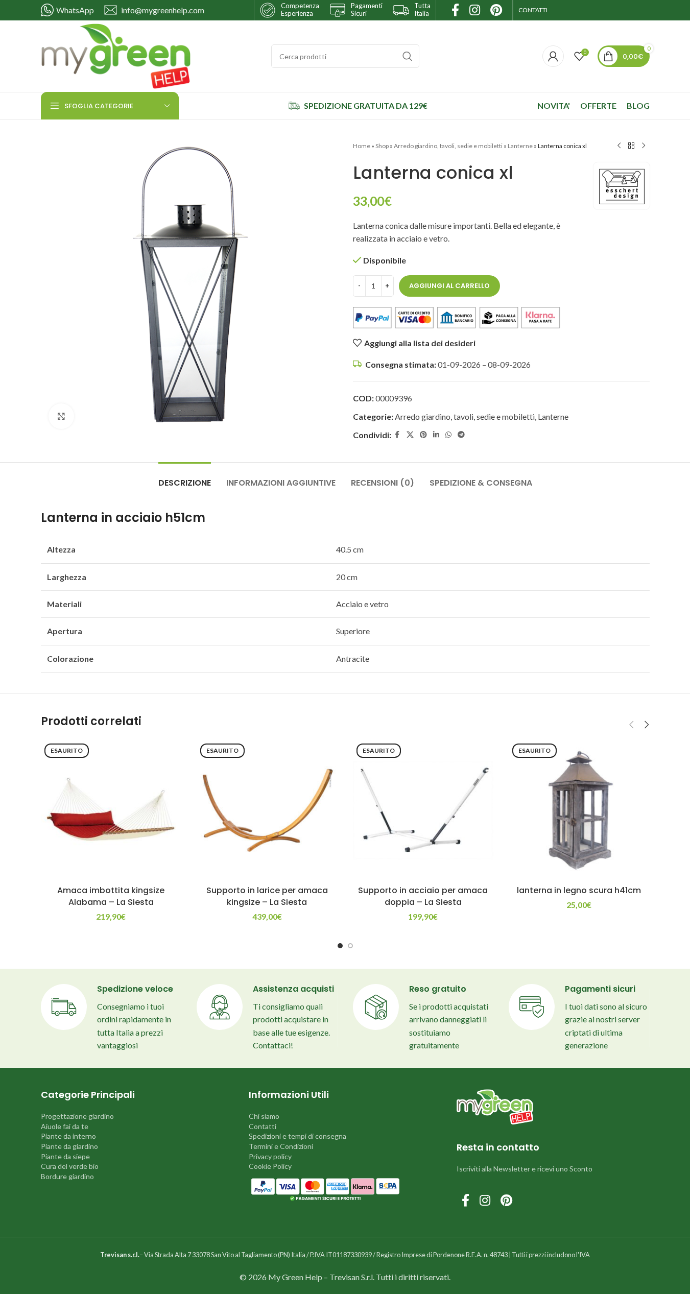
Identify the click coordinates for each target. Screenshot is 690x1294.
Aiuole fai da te (64, 1126)
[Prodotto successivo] (643, 146)
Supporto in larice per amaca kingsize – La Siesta (267, 895)
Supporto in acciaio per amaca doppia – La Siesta (423, 895)
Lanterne (520, 146)
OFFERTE (598, 105)
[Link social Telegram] (461, 435)
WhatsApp (75, 10)
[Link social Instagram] (484, 1200)
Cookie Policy (270, 1166)
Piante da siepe (65, 1156)
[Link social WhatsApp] (448, 435)
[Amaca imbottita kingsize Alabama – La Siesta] (111, 810)
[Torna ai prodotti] (631, 146)
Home (361, 146)
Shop (382, 146)
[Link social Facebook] (397, 435)
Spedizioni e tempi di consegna (297, 1136)
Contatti (262, 1126)
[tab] (184, 477)
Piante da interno (68, 1136)
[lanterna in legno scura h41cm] (579, 810)
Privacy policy (270, 1156)
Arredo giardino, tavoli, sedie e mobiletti (448, 146)
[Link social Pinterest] (423, 435)
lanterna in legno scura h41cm (579, 890)
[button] (631, 724)
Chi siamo (264, 1116)
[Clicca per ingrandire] (61, 416)
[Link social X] (410, 435)
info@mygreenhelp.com (162, 10)
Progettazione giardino (77, 1116)
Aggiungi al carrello (449, 286)
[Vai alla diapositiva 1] (340, 945)
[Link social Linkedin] (436, 435)
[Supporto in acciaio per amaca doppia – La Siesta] (423, 810)
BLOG (638, 105)
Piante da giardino (69, 1146)
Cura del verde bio (70, 1166)
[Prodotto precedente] (619, 146)
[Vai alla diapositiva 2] (350, 945)
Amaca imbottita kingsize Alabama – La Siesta (110, 895)
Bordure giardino (67, 1176)
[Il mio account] (553, 56)
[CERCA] (407, 56)
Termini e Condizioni (281, 1146)
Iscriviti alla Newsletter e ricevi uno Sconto (524, 1168)
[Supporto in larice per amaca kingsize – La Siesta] (267, 810)
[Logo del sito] (116, 55)
